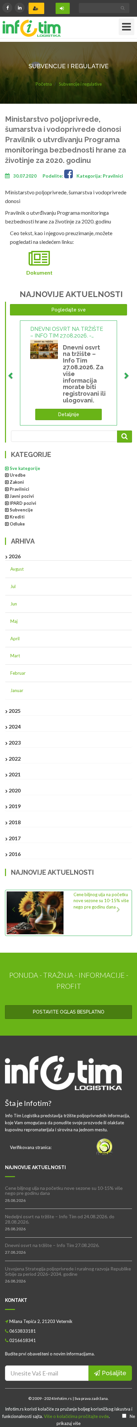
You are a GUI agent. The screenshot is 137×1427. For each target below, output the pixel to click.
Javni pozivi (22, 496)
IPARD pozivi (23, 503)
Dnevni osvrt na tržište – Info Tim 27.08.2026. (52, 1245)
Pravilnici (19, 489)
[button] (16, 913)
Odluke (17, 524)
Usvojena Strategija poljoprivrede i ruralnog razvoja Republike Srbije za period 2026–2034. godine (68, 1271)
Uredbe (18, 475)
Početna (44, 84)
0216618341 (22, 1340)
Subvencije (21, 509)
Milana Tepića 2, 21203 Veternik (40, 1321)
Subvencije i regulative (80, 84)
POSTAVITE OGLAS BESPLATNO (68, 1012)
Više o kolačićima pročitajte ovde (76, 1416)
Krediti (17, 516)
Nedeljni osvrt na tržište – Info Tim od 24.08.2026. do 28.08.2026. (59, 1219)
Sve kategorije (25, 468)
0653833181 (22, 1331)
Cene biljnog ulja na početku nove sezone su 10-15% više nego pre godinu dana (101, 901)
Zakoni (17, 482)
